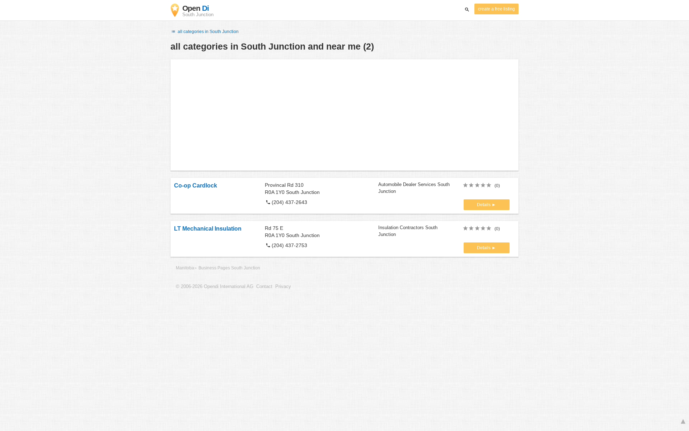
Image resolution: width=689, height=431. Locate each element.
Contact (264, 286)
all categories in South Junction (208, 31)
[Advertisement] (344, 115)
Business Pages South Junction (229, 267)
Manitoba (185, 267)
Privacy (283, 286)
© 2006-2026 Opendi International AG (214, 286)
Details (484, 204)
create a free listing (496, 8)
